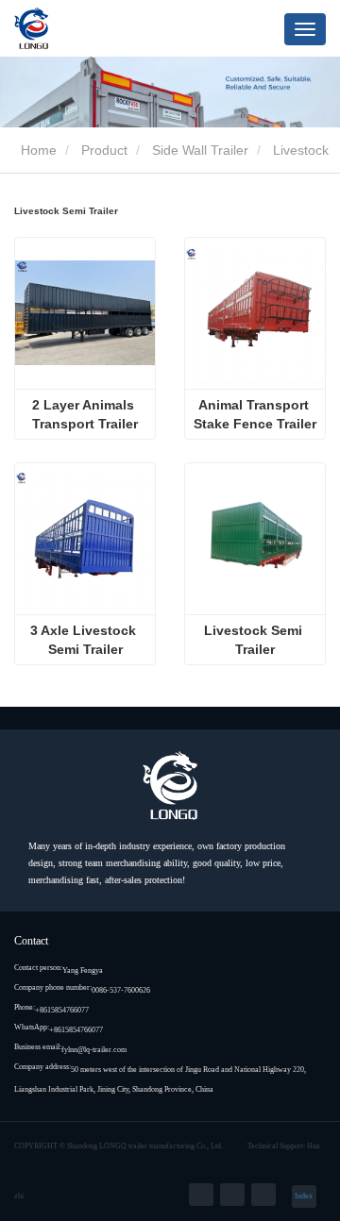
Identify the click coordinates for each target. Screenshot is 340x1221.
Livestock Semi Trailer (255, 640)
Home (37, 150)
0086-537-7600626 (121, 990)
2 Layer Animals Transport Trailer (85, 414)
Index (304, 1196)
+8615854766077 (62, 1010)
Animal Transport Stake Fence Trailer (255, 414)
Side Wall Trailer (200, 150)
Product (104, 150)
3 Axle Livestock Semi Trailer (85, 640)
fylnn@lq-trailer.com (94, 1049)
